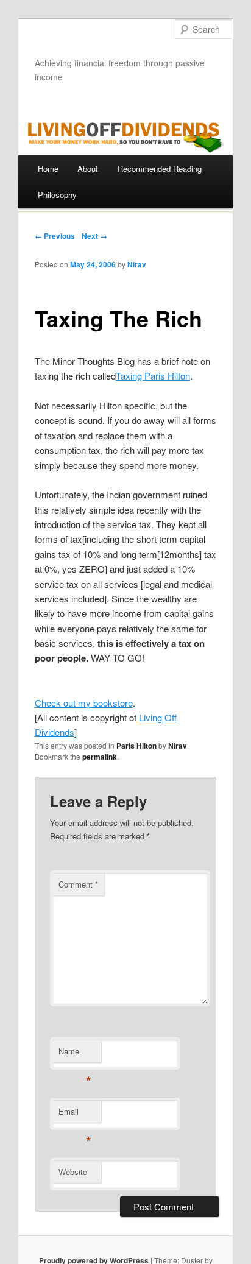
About (87, 168)
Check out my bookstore (84, 702)
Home (48, 168)
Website (72, 1171)
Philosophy (57, 194)
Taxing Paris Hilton (153, 375)
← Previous (55, 235)
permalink (99, 756)
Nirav (136, 264)
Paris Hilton (136, 745)
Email (74, 1114)
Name (74, 1054)
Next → (94, 235)
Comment (78, 884)
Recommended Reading (160, 168)
